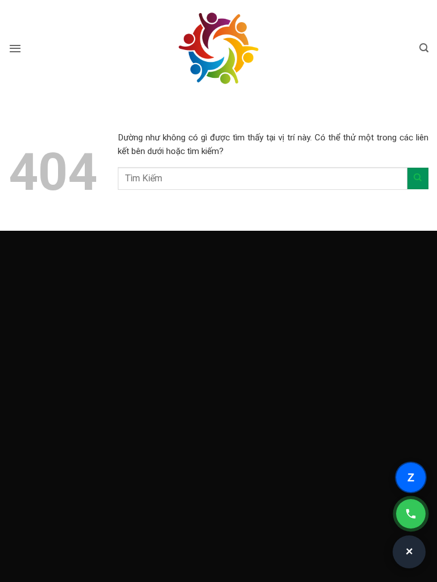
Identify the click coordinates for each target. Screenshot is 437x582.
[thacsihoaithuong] (218, 48)
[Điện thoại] (411, 514)
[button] (15, 48)
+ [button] (410, 552)
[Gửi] (417, 178)
